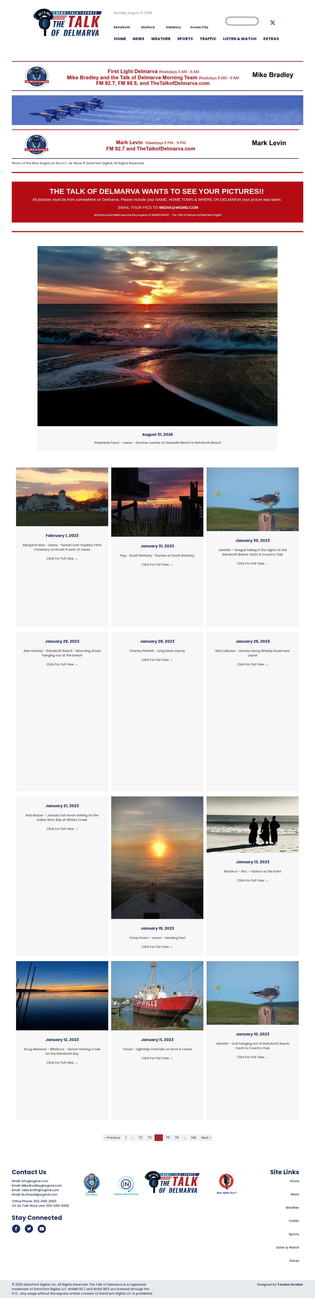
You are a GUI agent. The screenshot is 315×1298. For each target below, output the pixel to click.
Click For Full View (62, 558)
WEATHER (161, 38)
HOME (120, 38)
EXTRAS (271, 38)
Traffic (294, 1221)
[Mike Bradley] (157, 76)
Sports (185, 38)
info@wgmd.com (35, 1181)
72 (140, 1137)
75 (168, 1137)
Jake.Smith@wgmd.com (40, 1190)
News (295, 1194)
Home (294, 1181)
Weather (292, 1207)
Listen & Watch (287, 1247)
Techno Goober (290, 1284)
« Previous (112, 1137)
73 (150, 1137)
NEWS (138, 38)
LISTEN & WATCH (239, 38)
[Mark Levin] (155, 144)
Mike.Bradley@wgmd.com (41, 1185)
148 (193, 1137)
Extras (294, 1261)
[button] (272, 22)
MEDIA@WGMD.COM (178, 207)
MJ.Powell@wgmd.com (40, 1194)
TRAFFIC (208, 38)
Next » (205, 1137)
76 (177, 1137)
